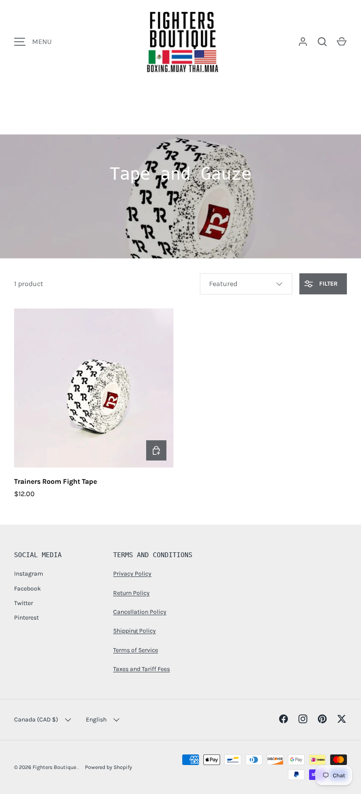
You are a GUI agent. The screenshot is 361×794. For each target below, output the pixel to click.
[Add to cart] (156, 450)
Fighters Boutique (55, 767)
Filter (327, 283)
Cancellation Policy (139, 612)
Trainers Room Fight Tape (55, 481)
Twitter (23, 603)
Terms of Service (135, 650)
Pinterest (26, 617)
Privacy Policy (132, 573)
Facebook (27, 588)
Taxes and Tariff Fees (141, 669)
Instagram (28, 573)
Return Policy (131, 593)
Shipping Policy (134, 630)
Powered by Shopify (108, 767)
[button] (341, 41)
